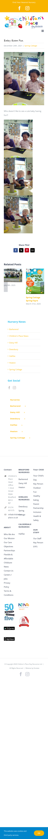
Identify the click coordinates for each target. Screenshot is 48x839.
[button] (6, 287)
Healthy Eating (36, 498)
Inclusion (37, 512)
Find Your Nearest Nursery (24, 2)
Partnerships (9, 550)
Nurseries (15, 400)
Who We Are (9, 534)
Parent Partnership (38, 506)
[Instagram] (14, 387)
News (6, 566)
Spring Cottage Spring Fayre (31, 281)
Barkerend (13, 329)
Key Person (38, 483)
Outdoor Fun (37, 490)
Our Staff (37, 538)
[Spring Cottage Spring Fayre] (35, 281)
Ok (39, 833)
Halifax (12, 356)
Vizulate (36, 668)
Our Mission (9, 538)
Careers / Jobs (8, 576)
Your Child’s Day (38, 477)
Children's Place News (18, 336)
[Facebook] (9, 387)
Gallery (17, 275)
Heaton (12, 362)
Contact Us (8, 570)
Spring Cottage (30, 45)
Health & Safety (37, 518)
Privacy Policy (7, 585)
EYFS (35, 546)
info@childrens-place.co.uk (11, 516)
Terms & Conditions (8, 593)
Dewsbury (13, 349)
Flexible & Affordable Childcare (8, 558)
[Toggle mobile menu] (42, 31)
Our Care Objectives (8, 544)
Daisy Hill (13, 342)
